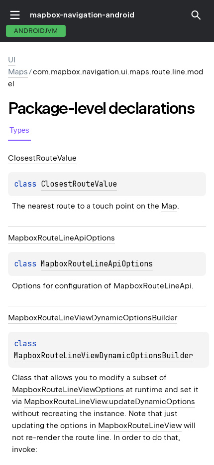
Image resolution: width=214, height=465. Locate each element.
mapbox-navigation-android (82, 14)
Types (19, 130)
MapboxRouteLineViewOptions (68, 389)
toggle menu (15, 15)
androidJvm (36, 30)
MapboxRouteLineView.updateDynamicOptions (109, 401)
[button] (196, 15)
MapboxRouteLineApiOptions (97, 264)
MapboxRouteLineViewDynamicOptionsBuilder (103, 356)
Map (169, 206)
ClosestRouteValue (79, 184)
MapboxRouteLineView (140, 425)
